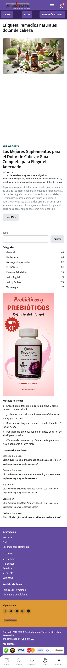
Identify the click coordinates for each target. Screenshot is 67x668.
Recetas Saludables (16, 272)
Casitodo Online (11, 456)
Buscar (6, 232)
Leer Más (11, 217)
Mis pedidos (9, 559)
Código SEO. (28, 638)
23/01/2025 (8, 172)
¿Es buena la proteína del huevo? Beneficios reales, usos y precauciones (32, 416)
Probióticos (12, 267)
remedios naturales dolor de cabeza (43, 178)
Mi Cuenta (8, 573)
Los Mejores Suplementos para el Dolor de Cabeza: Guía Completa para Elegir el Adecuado (31, 159)
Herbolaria (12, 257)
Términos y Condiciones (15, 594)
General (10, 252)
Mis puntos (8, 563)
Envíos (6, 542)
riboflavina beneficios (14, 182)
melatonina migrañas (13, 178)
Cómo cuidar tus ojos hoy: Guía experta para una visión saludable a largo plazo (31, 442)
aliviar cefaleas (14, 175)
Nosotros (7, 537)
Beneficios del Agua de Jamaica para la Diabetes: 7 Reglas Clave (32, 425)
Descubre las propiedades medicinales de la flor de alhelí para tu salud (32, 433)
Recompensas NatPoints (16, 546)
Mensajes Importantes (18, 262)
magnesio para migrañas (34, 175)
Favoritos (7, 568)
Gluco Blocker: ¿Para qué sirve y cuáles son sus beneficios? (32, 517)
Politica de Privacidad (14, 590)
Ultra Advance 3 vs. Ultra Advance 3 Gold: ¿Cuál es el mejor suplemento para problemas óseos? (32, 462)
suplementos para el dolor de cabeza (44, 182)
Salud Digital (13, 277)
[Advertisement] (33, 109)
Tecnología (12, 287)
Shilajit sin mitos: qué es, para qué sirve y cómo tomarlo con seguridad (30, 407)
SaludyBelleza (11, 146)
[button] (61, 5)
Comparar (8, 577)
